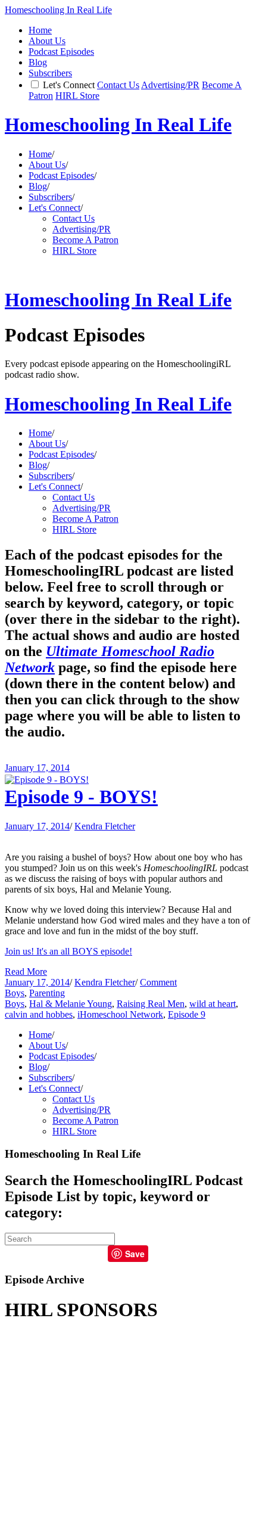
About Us (47, 41)
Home (40, 30)
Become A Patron (85, 240)
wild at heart (212, 1004)
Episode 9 (186, 1014)
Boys (14, 993)
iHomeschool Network (120, 1014)
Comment (158, 982)
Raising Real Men (151, 1004)
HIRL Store (77, 96)
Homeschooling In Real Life (58, 10)
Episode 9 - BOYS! (81, 796)
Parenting (47, 993)
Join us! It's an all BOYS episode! (68, 951)
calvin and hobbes (39, 1014)
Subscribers (50, 73)
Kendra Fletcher (104, 826)
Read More (26, 971)
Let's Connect (69, 85)
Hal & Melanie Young (70, 1004)
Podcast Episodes (61, 51)
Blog (38, 62)
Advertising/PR (170, 85)
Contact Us (118, 85)
